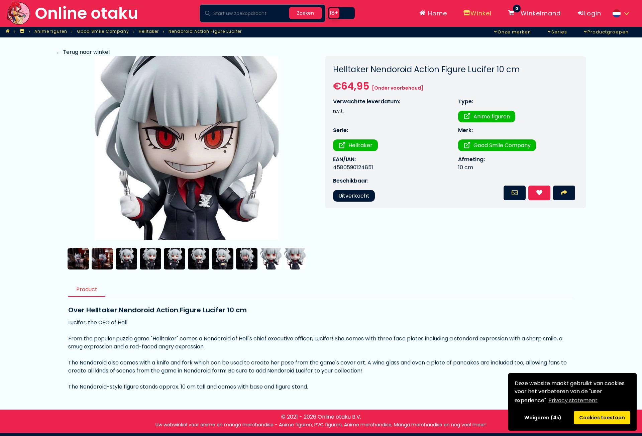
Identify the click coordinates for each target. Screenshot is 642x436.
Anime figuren (491, 116)
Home (436, 13)
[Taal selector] (621, 13)
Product (86, 289)
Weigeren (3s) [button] (543, 417)
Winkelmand (538, 12)
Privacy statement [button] (573, 400)
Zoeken (305, 13)
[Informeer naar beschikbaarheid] (515, 193)
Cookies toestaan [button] (602, 417)
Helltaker (360, 145)
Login (592, 13)
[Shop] (22, 31)
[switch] (341, 13)
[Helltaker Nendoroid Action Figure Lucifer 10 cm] (186, 148)
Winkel (481, 13)
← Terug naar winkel (83, 52)
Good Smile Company (502, 145)
